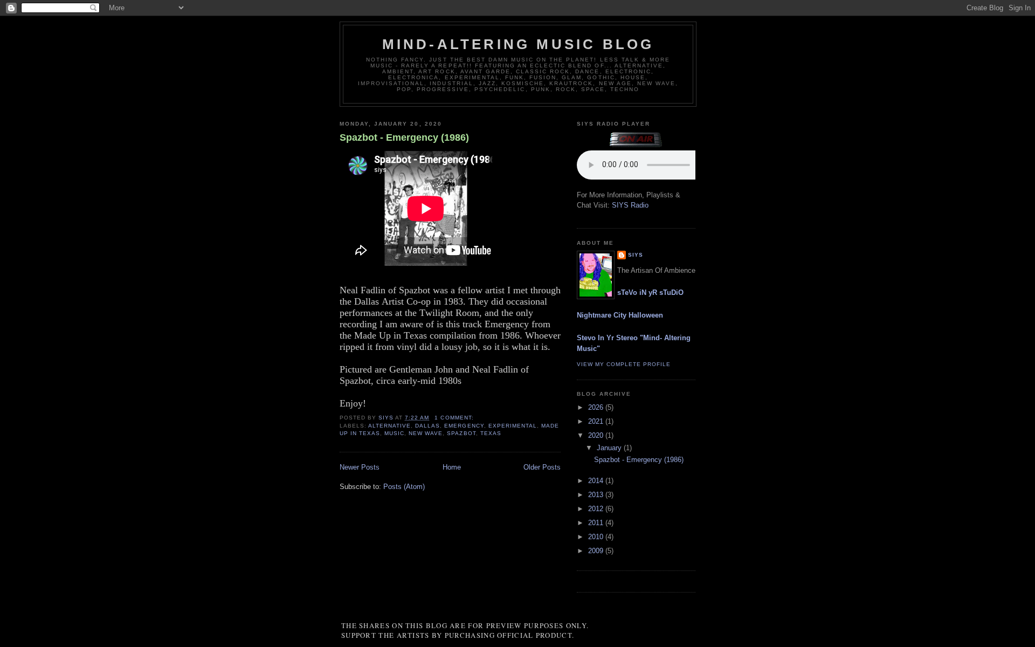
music (394, 433)
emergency (464, 426)
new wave (426, 433)
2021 (596, 421)
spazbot (461, 433)
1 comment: (454, 418)
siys (635, 255)
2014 (596, 481)
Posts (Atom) (404, 487)
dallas (427, 426)
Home (452, 467)
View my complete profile (624, 364)
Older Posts (542, 467)
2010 (596, 537)
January (610, 448)
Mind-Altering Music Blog (518, 44)
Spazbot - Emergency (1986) (404, 137)
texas (490, 433)
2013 (596, 495)
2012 (596, 509)
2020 (596, 435)
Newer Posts (360, 467)
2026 (596, 407)
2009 (596, 551)
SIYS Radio (630, 205)
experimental (512, 426)
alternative (389, 426)
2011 (596, 523)
